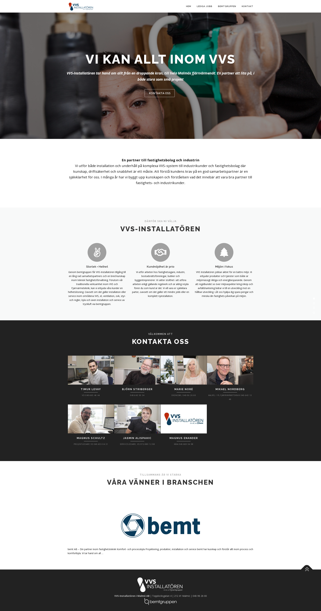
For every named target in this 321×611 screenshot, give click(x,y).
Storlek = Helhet (97, 266)
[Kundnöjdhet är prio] (160, 252)
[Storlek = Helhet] (97, 252)
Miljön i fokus (224, 266)
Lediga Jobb (204, 6)
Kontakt (247, 6)
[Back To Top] (307, 570)
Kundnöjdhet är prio (160, 266)
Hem (188, 6)
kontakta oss (160, 93)
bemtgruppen (227, 6)
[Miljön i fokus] (224, 252)
